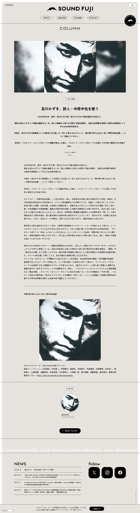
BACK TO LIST (71, 431)
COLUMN (78, 18)
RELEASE (62, 18)
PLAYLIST (93, 18)
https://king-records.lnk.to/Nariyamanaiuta (55, 375)
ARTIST (46, 18)
